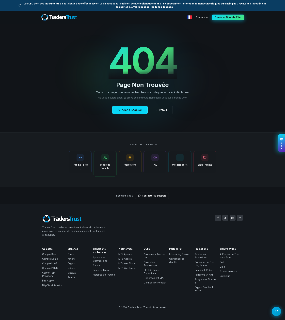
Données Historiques (155, 282)
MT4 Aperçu (125, 254)
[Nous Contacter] (276, 311)
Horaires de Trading (104, 274)
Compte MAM (49, 263)
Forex (71, 254)
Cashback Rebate (204, 270)
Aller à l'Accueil (132, 110)
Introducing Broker (179, 254)
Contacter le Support (154, 195)
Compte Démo (50, 258)
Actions (72, 258)
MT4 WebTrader (127, 263)
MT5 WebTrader (127, 268)
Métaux (72, 272)
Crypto (71, 263)
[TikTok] (240, 218)
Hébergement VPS (154, 278)
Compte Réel (49, 254)
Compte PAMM (50, 268)
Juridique (225, 276)
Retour (163, 110)
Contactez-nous (229, 271)
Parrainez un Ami (204, 274)
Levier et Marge (101, 270)
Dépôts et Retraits (52, 285)
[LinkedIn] (233, 218)
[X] (225, 218)
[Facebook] (218, 218)
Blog (222, 266)
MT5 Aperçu (125, 258)
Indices (71, 268)
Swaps (96, 265)
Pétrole (72, 277)
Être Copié (48, 280)
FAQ (222, 262)
